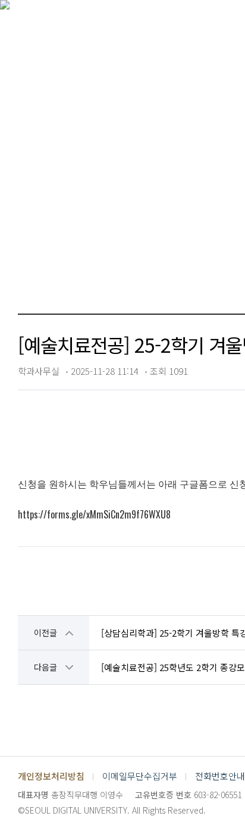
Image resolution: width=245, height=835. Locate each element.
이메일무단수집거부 (139, 776)
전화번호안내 (220, 776)
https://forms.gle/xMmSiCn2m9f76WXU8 (94, 514)
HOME (35, 214)
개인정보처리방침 (51, 776)
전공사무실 (85, 213)
